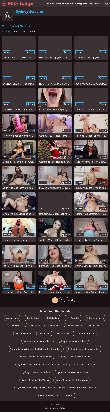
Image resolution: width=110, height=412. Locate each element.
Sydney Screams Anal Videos (37, 341)
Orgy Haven (44, 333)
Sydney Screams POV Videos (35, 380)
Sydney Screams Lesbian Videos (72, 372)
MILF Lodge (20, 3)
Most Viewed (29, 31)
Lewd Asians (34, 325)
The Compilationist (46, 395)
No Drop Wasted (24, 333)
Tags (105, 3)
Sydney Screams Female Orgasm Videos (37, 364)
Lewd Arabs (15, 325)
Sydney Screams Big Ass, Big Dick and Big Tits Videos (35, 349)
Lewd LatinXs (73, 325)
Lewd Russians (93, 325)
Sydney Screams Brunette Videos (36, 356)
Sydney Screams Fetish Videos (77, 364)
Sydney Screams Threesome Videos (76, 387)
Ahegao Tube (12, 318)
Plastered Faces (64, 333)
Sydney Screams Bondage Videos (84, 349)
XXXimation (67, 395)
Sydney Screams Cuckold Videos (74, 356)
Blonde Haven (32, 318)
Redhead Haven (86, 333)
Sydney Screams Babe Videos (72, 341)
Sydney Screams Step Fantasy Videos (34, 387)
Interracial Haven (95, 318)
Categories (81, 3)
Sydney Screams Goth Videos (36, 372)
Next (70, 300)
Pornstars (95, 3)
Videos (50, 3)
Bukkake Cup (53, 318)
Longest (15, 31)
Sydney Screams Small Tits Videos (72, 380)
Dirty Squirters (73, 318)
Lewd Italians (53, 325)
